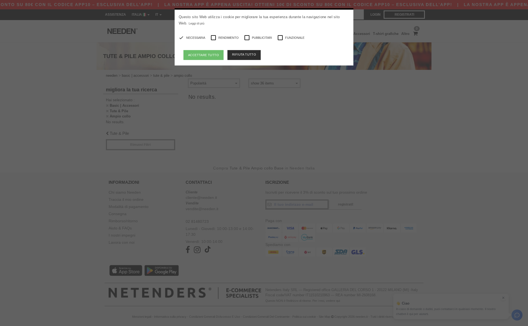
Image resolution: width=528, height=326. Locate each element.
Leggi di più (197, 23)
